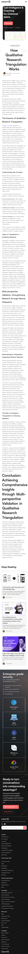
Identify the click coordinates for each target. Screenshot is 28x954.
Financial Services (5, 880)
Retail (2, 887)
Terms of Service (5, 946)
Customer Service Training (7, 897)
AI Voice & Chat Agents (7, 850)
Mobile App (4, 854)
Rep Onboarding (5, 899)
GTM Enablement (5, 903)
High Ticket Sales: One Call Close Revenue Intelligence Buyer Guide (13, 654)
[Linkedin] (5, 824)
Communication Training (7, 908)
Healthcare (4, 882)
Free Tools (3, 923)
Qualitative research (7, 125)
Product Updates (5, 920)
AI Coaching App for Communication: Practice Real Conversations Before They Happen (12, 620)
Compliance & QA (5, 872)
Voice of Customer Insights (8, 901)
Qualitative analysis (15, 45)
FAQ (2, 925)
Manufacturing (5, 885)
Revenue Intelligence (6, 845)
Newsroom (4, 941)
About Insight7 (5, 932)
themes (19, 323)
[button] (8, 23)
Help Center (4, 918)
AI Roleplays (4, 848)
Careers (3, 935)
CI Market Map (4, 927)
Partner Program (5, 939)
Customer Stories (5, 916)
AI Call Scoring (4, 836)
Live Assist (3, 841)
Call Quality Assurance (6, 892)
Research (3, 874)
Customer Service (5, 861)
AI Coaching (4, 839)
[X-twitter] (2, 824)
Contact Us (4, 937)
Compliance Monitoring (7, 906)
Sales (2, 863)
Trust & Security (5, 944)
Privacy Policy (4, 948)
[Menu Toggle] (26, 1)
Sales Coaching (5, 894)
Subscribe (24, 827)
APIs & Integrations (6, 852)
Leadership (4, 868)
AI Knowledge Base (6, 843)
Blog (2, 914)
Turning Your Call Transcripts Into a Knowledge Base (13, 588)
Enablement (4, 865)
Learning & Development (7, 870)
